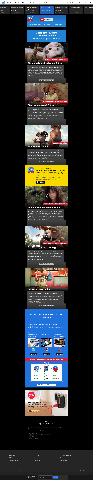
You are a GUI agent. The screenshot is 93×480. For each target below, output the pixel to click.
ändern (59, 428)
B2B (10, 458)
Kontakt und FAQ (65, 455)
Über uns (38, 455)
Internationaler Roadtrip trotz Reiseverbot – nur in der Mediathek (17, 9)
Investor (37, 461)
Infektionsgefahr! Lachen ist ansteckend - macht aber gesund (61, 9)
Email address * (43, 477)
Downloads (12, 455)
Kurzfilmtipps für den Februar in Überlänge (75, 8)
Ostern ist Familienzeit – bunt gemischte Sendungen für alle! (31, 9)
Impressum (63, 461)
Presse (37, 458)
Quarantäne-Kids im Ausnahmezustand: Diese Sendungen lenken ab (46, 9)
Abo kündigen (13, 461)
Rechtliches (63, 458)
